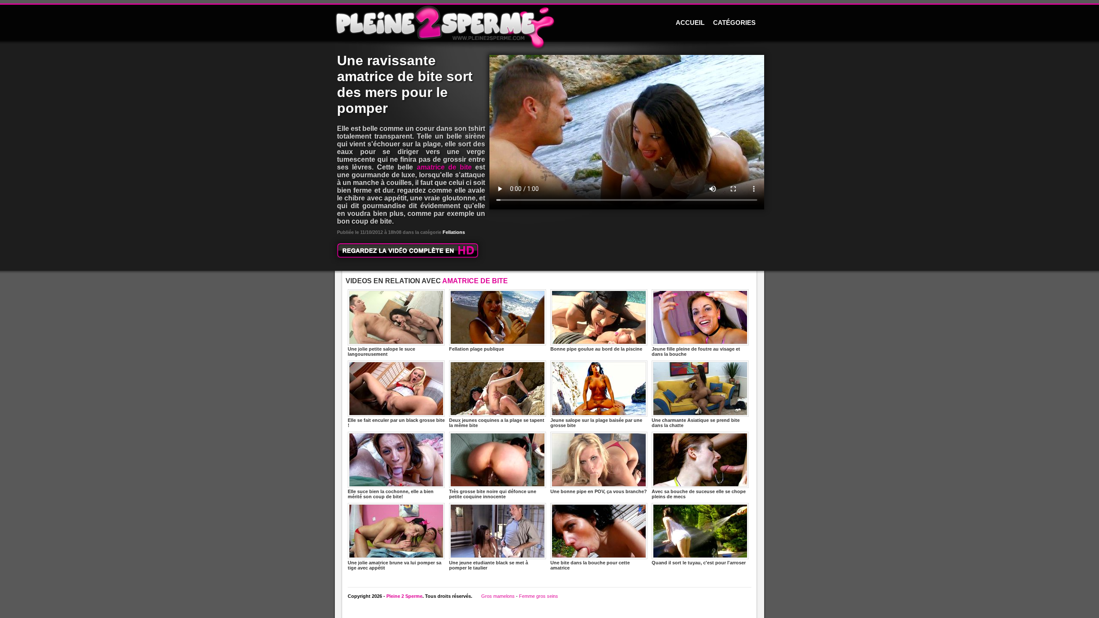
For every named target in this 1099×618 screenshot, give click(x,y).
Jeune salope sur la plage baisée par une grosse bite (596, 423)
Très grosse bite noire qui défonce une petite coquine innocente (492, 494)
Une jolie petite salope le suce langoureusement (381, 351)
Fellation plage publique (476, 348)
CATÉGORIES (734, 22)
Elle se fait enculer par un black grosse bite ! (396, 423)
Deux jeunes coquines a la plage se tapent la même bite (496, 423)
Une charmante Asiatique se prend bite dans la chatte (696, 423)
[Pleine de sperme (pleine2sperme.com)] (549, 23)
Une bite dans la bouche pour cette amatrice (590, 565)
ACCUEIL (690, 22)
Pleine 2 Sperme (404, 596)
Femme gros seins (538, 596)
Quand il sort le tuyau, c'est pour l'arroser (699, 562)
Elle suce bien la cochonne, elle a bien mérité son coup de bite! (391, 494)
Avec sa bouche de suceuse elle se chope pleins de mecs (699, 494)
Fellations (454, 232)
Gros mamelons (498, 596)
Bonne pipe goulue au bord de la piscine (596, 348)
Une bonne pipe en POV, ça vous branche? (598, 491)
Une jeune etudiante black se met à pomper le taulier (488, 565)
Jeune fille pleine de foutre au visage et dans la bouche (696, 351)
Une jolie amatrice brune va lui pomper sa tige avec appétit (394, 565)
